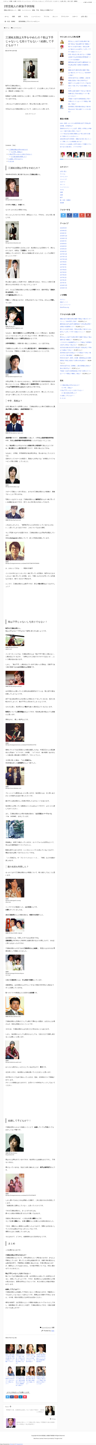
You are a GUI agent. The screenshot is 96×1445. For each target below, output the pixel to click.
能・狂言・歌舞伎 (72, 1)
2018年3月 (63, 251)
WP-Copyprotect (18, 1444)
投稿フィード (64, 302)
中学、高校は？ (16, 152)
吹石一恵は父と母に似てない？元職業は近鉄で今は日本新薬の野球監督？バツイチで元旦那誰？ (79, 57)
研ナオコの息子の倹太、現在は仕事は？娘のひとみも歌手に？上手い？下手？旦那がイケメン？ (79, 49)
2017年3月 (63, 277)
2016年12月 (63, 285)
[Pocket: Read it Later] (25, 1396)
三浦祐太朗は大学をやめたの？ (18, 149)
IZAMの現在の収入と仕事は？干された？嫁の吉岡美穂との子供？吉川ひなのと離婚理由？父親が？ (20, 1381)
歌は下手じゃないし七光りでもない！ (20, 154)
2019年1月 (63, 233)
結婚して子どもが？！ (15, 159)
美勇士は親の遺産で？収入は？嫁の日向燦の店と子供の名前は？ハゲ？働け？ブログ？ (10, 1358)
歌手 (61, 197)
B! (75, 215)
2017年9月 (63, 262)
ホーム (6, 1)
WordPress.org (64, 307)
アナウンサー (49, 1)
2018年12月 (63, 236)
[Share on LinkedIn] (20, 1396)
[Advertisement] (30, 128)
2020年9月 (63, 228)
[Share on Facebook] (12, 1396)
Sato (52, 1331)
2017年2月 (63, 280)
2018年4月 (63, 249)
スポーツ (56, 1)
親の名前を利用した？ (19, 156)
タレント (41, 1)
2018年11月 (63, 238)
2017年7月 (63, 267)
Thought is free (58, 1438)
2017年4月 (63, 275)
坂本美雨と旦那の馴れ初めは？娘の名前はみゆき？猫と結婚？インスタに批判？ (79, 109)
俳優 (11, 1)
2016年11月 (63, 288)
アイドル (35, 1)
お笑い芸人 (63, 1)
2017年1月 (63, 282)
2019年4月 (63, 230)
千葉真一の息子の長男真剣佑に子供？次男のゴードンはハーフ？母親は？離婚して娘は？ (79, 101)
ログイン (62, 299)
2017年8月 (63, 264)
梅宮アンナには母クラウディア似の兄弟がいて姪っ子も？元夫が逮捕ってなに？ (79, 85)
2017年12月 (63, 254)
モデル (19, 1)
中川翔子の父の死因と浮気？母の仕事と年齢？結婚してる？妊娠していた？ (30, 1380)
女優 (15, 1)
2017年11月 (63, 256)
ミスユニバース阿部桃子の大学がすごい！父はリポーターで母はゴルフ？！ (10, 1380)
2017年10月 (63, 259)
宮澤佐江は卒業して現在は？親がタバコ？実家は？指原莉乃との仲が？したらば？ (40, 1380)
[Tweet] (8, 1396)
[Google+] (16, 1396)
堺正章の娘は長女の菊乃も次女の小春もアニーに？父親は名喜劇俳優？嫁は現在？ (40, 1358)
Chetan (11, 1444)
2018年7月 (63, 241)
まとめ (11, 161)
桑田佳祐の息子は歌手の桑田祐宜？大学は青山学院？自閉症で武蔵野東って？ (79, 64)
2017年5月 (63, 272)
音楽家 (62, 202)
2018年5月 (63, 246)
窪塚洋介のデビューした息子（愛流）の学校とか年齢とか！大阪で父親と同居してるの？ (20, 1359)
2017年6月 (63, 269)
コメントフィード (65, 304)
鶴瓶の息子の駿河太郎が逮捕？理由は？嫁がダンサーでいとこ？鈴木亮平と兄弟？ (79, 72)
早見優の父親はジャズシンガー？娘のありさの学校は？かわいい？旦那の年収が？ (30, 1358)
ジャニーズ (89, 2)
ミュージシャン (27, 1)
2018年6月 (63, 243)
